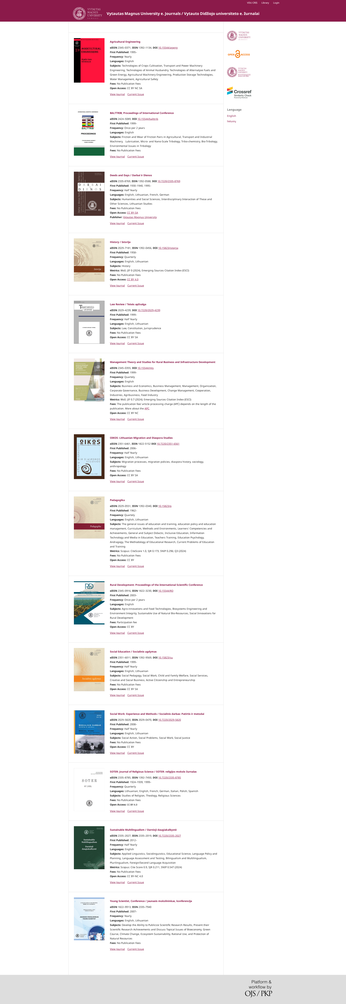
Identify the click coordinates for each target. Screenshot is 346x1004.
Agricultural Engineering (125, 41)
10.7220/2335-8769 (169, 181)
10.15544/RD (165, 590)
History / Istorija (120, 242)
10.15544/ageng (168, 47)
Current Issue (135, 94)
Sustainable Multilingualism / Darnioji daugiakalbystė (143, 829)
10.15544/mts (145, 368)
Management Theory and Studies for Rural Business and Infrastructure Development (162, 362)
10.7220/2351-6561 (168, 443)
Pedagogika (117, 500)
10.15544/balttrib (147, 119)
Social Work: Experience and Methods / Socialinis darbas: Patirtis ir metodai (157, 714)
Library (265, 2)
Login (276, 2)
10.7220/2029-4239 (148, 310)
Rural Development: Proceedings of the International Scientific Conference (156, 584)
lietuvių (231, 121)
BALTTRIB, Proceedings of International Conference (142, 113)
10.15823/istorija (168, 248)
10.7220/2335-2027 (169, 835)
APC (147, 408)
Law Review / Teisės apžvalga (128, 304)
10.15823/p (165, 506)
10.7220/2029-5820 (169, 719)
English (231, 116)
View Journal (117, 94)
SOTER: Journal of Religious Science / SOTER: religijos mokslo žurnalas (153, 771)
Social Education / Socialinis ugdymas (133, 651)
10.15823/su (165, 657)
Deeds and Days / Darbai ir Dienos (131, 175)
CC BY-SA (132, 212)
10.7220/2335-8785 (169, 777)
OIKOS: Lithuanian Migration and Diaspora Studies (141, 437)
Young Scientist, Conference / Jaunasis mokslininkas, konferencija (151, 901)
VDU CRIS (252, 2)
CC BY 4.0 (132, 279)
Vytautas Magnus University (140, 217)
